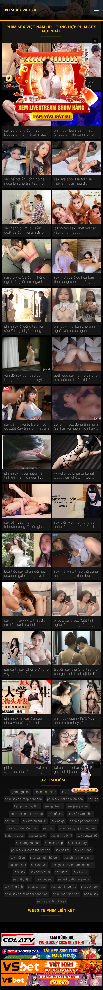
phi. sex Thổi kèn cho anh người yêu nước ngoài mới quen (74, 328)
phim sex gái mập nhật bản (23, 799)
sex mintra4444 (61, 835)
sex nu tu (11, 821)
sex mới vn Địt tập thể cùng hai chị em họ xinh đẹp (76, 573)
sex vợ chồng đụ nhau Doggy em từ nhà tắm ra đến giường (23, 132)
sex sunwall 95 (88, 835)
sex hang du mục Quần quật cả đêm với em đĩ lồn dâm (25, 230)
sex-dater (61, 872)
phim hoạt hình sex (66, 894)
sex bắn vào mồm (80, 814)
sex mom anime (45, 792)
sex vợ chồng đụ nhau (23, 828)
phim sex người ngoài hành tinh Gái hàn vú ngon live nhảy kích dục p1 (25, 475)
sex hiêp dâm (22, 879)
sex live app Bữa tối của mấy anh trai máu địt (73, 181)
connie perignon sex (84, 821)
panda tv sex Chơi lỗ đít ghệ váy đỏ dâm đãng (26, 671)
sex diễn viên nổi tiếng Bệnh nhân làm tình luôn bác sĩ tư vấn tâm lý (76, 524)
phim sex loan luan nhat (26, 814)
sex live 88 (81, 872)
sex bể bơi (63, 850)
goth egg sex (21, 792)
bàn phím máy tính (27, 806)
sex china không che (78, 857)
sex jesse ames (78, 806)
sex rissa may (77, 843)
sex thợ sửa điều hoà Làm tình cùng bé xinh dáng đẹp (76, 279)
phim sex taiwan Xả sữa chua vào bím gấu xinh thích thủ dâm (23, 720)
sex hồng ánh (13, 886)
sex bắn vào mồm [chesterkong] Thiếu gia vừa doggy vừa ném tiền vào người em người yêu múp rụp (26, 524)
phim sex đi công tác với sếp (30, 850)
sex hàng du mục (28, 843)
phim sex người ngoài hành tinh (26, 894)
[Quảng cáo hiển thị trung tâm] (51, 84)
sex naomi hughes (63, 886)
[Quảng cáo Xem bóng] (51, 939)
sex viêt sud (44, 879)
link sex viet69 (40, 872)
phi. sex (20, 872)
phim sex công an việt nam (77, 828)
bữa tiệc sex (18, 865)
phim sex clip (54, 843)
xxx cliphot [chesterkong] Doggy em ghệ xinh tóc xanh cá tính (74, 475)
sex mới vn (17, 857)
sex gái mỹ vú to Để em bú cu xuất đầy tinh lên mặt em (26, 426)
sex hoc (48, 828)
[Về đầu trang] (92, 984)
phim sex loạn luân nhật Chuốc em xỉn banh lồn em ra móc (75, 132)
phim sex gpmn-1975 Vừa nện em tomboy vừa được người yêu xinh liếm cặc (74, 720)
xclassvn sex (37, 886)
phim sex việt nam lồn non (65, 799)
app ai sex (91, 894)
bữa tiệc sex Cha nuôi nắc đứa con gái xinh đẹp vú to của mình (25, 573)
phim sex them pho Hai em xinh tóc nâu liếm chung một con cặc (25, 770)
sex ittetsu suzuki (34, 821)
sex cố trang (83, 850)
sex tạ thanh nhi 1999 (51, 901)
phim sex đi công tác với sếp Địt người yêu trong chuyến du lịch (23, 328)
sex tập (93, 799)
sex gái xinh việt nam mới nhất (73, 865)
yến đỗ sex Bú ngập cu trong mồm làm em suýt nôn (23, 377)
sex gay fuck (89, 886)
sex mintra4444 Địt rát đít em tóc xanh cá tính (24, 622)
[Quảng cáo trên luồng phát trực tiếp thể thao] (51, 980)
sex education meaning (74, 879)
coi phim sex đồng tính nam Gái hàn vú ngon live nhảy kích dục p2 (76, 426)
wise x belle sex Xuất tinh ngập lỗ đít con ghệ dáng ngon (74, 622)
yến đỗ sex (55, 814)
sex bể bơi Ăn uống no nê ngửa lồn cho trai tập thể (24, 181)
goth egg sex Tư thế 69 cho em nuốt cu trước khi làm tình (76, 377)
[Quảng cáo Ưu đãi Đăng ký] (51, 953)
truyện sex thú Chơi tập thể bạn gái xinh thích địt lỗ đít (76, 671)
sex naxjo (58, 821)
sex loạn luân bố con (44, 857)
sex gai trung (53, 806)
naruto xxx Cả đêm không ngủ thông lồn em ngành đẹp (24, 279)
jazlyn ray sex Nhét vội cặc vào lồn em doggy (75, 230)
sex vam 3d (39, 865)
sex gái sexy (37, 835)
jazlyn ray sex (14, 835)
